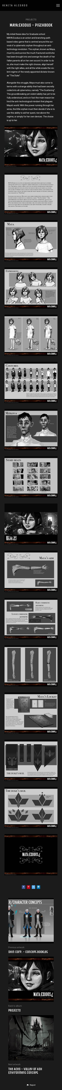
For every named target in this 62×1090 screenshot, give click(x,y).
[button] (31, 1085)
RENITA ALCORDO (15, 5)
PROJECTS (31, 19)
